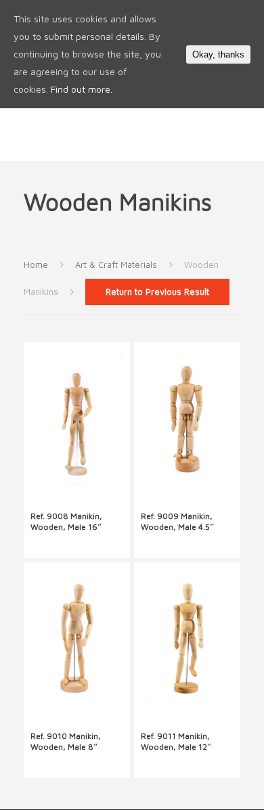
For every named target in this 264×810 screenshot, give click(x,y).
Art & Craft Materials (116, 265)
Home (36, 265)
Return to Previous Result (157, 292)
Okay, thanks (218, 54)
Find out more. (81, 89)
